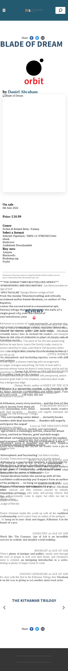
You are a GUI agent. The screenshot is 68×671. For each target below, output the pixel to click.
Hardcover (8, 242)
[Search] (60, 10)
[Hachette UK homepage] (34, 10)
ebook (6, 239)
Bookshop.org (10, 258)
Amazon (7, 252)
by (5, 92)
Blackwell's (9, 255)
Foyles (6, 261)
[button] (4, 608)
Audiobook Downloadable (17, 245)
